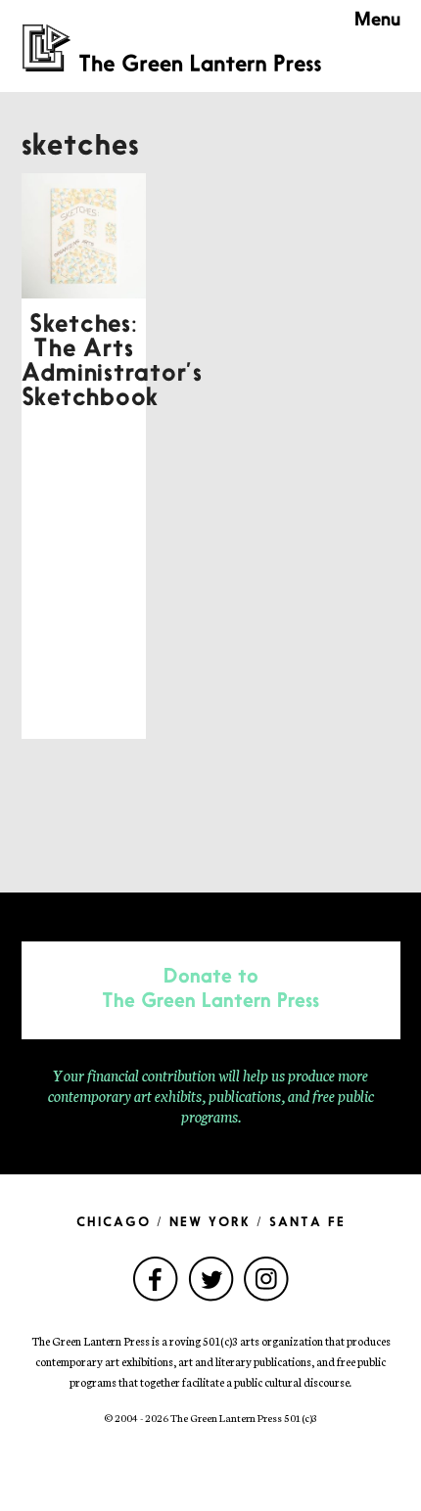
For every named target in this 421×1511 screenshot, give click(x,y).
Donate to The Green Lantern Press (210, 990)
